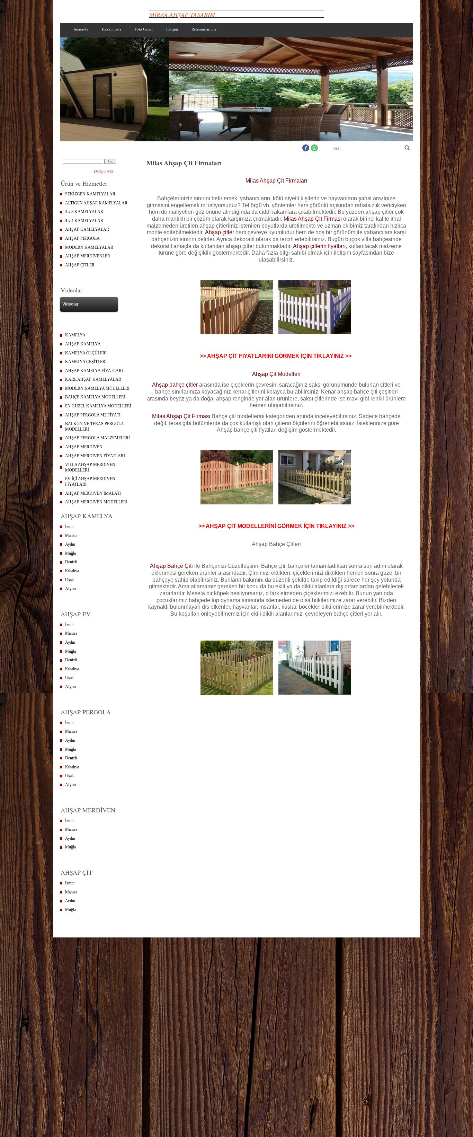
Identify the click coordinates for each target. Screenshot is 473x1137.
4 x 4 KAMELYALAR (84, 220)
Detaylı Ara (103, 171)
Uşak (69, 580)
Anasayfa (80, 29)
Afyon (70, 588)
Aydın (70, 544)
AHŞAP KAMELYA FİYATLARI (94, 370)
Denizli (71, 561)
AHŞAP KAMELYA (83, 344)
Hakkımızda (111, 29)
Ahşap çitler (219, 232)
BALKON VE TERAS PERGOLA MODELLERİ (94, 426)
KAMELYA (75, 335)
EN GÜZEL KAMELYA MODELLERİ (98, 406)
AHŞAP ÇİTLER (80, 265)
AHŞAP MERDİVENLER (87, 256)
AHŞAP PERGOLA (82, 238)
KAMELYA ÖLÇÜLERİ (86, 353)
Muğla (70, 553)
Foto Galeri (144, 29)
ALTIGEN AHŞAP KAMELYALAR (96, 203)
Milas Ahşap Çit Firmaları (276, 181)
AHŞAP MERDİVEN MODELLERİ (96, 502)
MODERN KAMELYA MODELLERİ (97, 388)
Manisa (71, 535)
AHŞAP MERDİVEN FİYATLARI (95, 455)
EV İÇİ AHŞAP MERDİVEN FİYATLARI (90, 481)
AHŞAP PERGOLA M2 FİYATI (93, 415)
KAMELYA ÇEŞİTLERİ (86, 361)
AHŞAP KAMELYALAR (87, 229)
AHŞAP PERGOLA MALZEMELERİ (97, 437)
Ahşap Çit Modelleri (276, 374)
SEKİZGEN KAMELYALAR (90, 194)
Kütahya (72, 570)
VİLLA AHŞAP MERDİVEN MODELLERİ (90, 467)
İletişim (172, 29)
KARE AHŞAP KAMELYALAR (93, 379)
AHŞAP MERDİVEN (83, 446)
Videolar (70, 304)
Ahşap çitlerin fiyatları (319, 246)
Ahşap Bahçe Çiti (172, 566)
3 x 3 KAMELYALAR (84, 211)
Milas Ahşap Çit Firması (313, 219)
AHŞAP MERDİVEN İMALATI (93, 493)
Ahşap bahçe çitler (175, 385)
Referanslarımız (203, 29)
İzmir (69, 526)
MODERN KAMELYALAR (89, 247)
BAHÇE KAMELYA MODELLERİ (95, 397)
